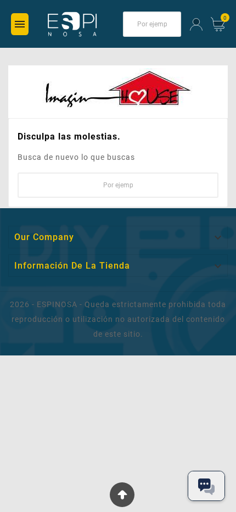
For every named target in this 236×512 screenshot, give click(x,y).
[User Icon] (196, 24)
